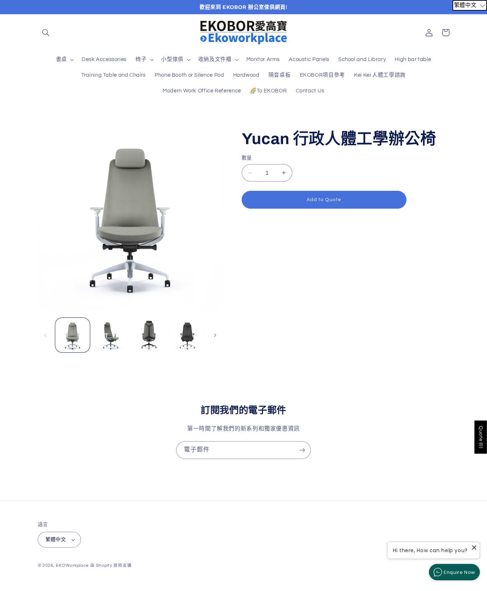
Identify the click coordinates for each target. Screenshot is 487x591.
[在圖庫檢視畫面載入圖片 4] (187, 335)
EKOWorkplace (72, 565)
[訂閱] (302, 450)
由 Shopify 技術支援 (111, 565)
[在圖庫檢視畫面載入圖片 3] (149, 335)
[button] (46, 32)
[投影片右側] (215, 335)
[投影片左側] (45, 335)
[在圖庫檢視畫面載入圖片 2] (110, 335)
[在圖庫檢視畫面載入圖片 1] (72, 335)
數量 (247, 158)
